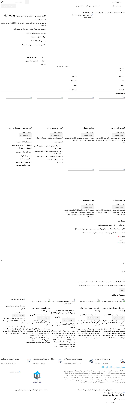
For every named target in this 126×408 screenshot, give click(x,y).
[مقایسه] (122, 197)
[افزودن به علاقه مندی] (118, 197)
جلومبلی (107, 12)
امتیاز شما (121, 236)
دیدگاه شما (121, 243)
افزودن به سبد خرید (32, 57)
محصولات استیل (116, 12)
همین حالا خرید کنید (8, 6)
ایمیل (123, 271)
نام (124, 263)
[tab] (67, 66)
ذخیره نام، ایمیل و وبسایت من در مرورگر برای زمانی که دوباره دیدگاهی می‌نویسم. (101, 281)
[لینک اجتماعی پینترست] (37, 64)
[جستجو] (27, 2)
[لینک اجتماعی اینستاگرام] (39, 64)
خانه (123, 12)
